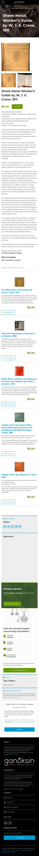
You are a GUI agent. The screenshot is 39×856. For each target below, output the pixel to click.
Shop (9, 8)
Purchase (17, 106)
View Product (8, 312)
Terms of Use (15, 850)
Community (11, 775)
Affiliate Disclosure (26, 850)
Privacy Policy (6, 850)
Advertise (9, 798)
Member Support (12, 807)
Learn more (13, 754)
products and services (11, 697)
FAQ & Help (10, 812)
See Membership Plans (19, 670)
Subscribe (19, 729)
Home (4, 8)
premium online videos (14, 595)
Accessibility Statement (8, 852)
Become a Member (12, 604)
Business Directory (15, 694)
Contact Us (10, 802)
